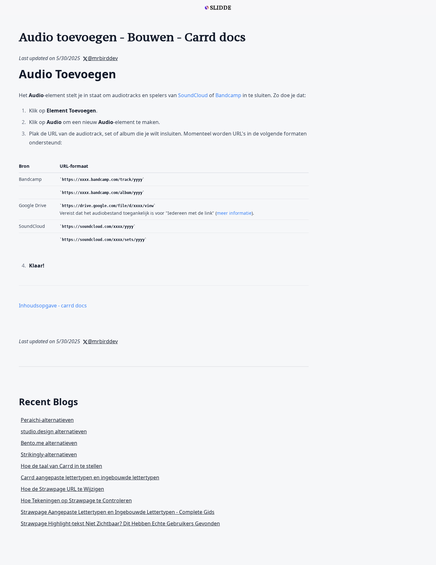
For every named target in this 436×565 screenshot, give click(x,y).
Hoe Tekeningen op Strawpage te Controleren (76, 500)
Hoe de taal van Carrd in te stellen (61, 465)
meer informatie (234, 213)
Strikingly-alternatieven (49, 454)
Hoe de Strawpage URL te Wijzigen (62, 488)
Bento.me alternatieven (49, 442)
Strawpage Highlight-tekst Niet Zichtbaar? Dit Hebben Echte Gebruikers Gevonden (120, 523)
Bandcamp (228, 95)
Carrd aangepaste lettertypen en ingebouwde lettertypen (90, 477)
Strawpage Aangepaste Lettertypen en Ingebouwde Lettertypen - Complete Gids (117, 511)
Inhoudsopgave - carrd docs (53, 305)
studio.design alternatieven (54, 431)
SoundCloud (193, 95)
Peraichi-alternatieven (47, 419)
